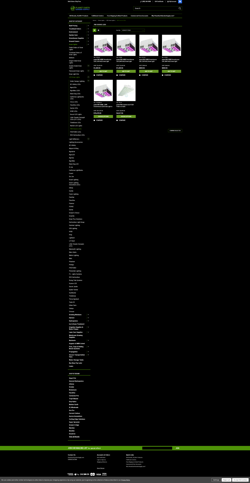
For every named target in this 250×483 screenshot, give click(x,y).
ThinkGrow (72, 296)
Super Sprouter (74, 422)
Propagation (73, 352)
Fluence (71, 203)
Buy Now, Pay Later (75, 363)
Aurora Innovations (75, 416)
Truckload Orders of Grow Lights (75, 54)
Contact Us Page (72, 459)
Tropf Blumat (73, 399)
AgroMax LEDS (75, 91)
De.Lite (71, 176)
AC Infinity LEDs (75, 84)
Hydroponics (73, 321)
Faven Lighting (73, 194)
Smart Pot (72, 378)
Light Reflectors (74, 139)
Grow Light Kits (74, 74)
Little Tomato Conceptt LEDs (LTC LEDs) (77, 118)
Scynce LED (73, 283)
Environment (73, 32)
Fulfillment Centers (98, 16)
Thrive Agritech (74, 299)
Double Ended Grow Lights (75, 67)
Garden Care (73, 35)
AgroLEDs (73, 87)
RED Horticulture (74, 277)
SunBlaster (72, 293)
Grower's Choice (74, 213)
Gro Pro (71, 410)
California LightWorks (76, 170)
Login (98, 459)
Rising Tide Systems (75, 280)
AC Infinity (72, 145)
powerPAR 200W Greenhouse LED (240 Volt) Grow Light (170, 60)
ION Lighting (73, 228)
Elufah (71, 191)
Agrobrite (72, 151)
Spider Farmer (73, 290)
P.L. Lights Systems (75, 274)
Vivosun (71, 311)
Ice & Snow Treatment (76, 324)
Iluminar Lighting (74, 225)
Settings (216, 480)
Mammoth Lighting (75, 249)
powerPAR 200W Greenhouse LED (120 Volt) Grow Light (148, 60)
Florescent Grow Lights (76, 71)
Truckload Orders (75, 29)
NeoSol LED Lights (76, 126)
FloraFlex (72, 200)
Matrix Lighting (74, 255)
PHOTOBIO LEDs (75, 132)
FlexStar (71, 197)
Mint (70, 258)
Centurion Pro (74, 396)
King (70, 235)
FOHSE (71, 207)
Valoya (71, 308)
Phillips (71, 265)
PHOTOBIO (72, 268)
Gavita (71, 210)
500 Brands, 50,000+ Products (78, 16)
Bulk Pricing (73, 26)
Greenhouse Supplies (76, 38)
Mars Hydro (72, 252)
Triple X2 (72, 302)
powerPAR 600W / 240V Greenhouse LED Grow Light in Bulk (103, 106)
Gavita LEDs (74, 108)
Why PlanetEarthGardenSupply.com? (163, 16)
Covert (71, 173)
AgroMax (72, 161)
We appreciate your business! (76, 1)
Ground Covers (74, 41)
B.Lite (71, 167)
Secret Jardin (73, 286)
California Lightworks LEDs (77, 98)
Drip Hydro (72, 402)
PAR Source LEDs (76, 129)
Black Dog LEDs (75, 94)
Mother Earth (73, 404)
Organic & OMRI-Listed (77, 343)
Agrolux (71, 158)
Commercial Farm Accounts (139, 16)
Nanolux (72, 428)
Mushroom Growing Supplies (76, 336)
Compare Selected (175, 130)
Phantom (72, 262)
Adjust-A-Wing (73, 148)
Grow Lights (73, 44)
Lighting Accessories (76, 142)
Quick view (103, 54)
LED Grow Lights (74, 77)
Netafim (72, 431)
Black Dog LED (74, 164)
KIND (70, 231)
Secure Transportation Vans (77, 356)
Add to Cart (103, 71)
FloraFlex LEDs (75, 105)
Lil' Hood (72, 241)
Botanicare (73, 390)
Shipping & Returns (102, 462)
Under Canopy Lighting (77, 81)
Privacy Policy (125, 480)
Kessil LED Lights (76, 114)
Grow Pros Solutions (75, 219)
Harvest (71, 318)
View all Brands (74, 437)
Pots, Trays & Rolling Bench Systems (76, 348)
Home (94, 20)
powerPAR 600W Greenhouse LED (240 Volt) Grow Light (125, 60)
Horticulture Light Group (76, 222)
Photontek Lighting (75, 271)
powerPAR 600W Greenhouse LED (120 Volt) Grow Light (102, 60)
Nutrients (72, 340)
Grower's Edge (74, 425)
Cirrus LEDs (74, 102)
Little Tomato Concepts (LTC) (76, 245)
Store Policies (100, 468)
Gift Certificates (101, 457)
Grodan (71, 387)
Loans (71, 366)
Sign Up (104, 459)
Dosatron (72, 434)
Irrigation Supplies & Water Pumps (76, 328)
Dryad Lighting (73, 180)
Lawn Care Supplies (76, 332)
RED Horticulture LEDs (77, 135)
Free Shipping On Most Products (117, 16)
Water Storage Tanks (76, 360)
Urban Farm (72, 305)
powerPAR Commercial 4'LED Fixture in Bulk (125, 105)
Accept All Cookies (240, 480)
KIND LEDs (73, 111)
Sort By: (118, 30)
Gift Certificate (159, 1)
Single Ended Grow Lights (75, 62)
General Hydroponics (76, 381)
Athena (71, 384)
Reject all (226, 480)
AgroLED (72, 155)
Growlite (71, 216)
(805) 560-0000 (146, 1)
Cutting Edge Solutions (77, 419)
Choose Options (103, 116)
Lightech (72, 238)
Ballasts (71, 58)
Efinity (71, 188)
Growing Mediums (75, 315)
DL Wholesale (73, 407)
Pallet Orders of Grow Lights (76, 48)
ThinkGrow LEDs (75, 123)
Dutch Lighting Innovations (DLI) (74, 184)
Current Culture (74, 413)
